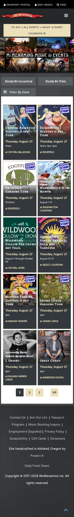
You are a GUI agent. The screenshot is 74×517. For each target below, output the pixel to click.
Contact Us (17, 417)
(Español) (35, 431)
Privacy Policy (54, 431)
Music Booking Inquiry (44, 424)
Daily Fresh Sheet (37, 465)
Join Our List (38, 417)
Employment (18, 431)
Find (62, 5)
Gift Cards (38, 438)
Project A (37, 455)
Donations (57, 438)
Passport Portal (18, 5)
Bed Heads (45, 5)
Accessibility (18, 438)
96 (54, 392)
